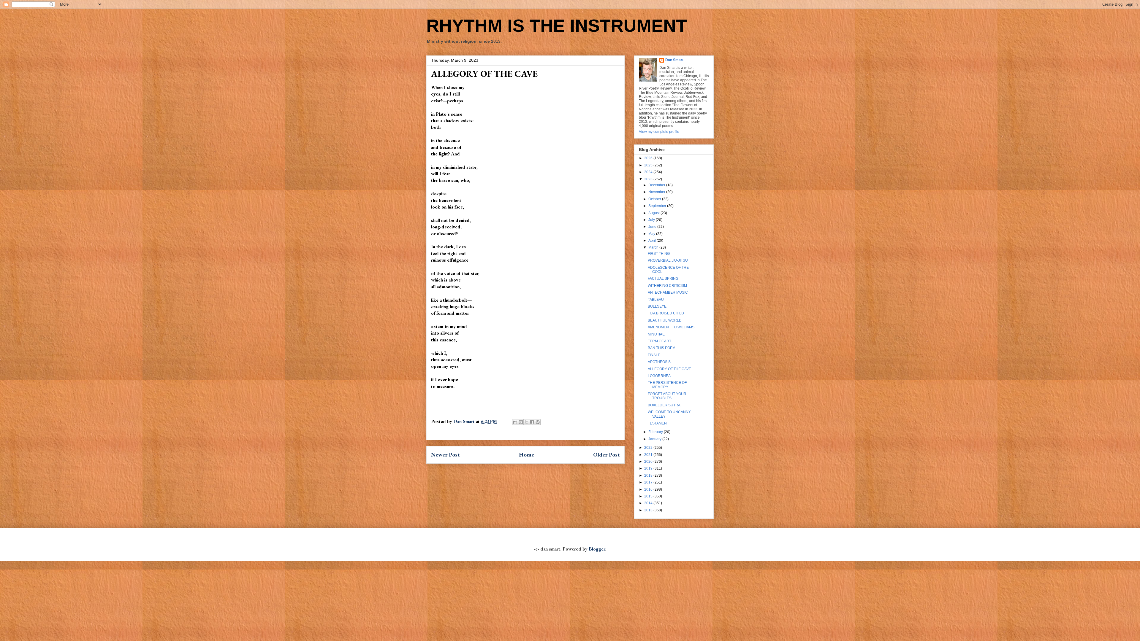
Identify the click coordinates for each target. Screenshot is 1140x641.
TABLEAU (656, 300)
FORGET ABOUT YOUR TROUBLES (667, 396)
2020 (648, 461)
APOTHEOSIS (659, 362)
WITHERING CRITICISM (667, 286)
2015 (648, 496)
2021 (648, 455)
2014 (648, 503)
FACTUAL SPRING (663, 278)
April (652, 240)
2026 (648, 158)
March (653, 247)
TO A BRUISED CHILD (666, 313)
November (657, 192)
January (655, 439)
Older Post (606, 454)
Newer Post (445, 454)
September (657, 206)
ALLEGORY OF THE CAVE (669, 369)
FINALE (654, 355)
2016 (648, 489)
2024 (648, 172)
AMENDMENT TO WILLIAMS (671, 327)
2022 (648, 448)
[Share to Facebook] (532, 422)
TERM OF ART (659, 341)
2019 (648, 468)
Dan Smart (674, 60)
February (656, 432)
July (652, 220)
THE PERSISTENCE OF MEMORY (667, 385)
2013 (648, 510)
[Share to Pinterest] (538, 422)
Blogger (597, 549)
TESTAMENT (658, 423)
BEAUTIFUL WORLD (665, 320)
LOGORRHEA (659, 376)
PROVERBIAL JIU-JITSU (668, 260)
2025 (648, 165)
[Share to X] (526, 422)
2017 (648, 482)
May (652, 234)
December (657, 185)
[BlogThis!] (521, 422)
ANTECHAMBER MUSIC (668, 292)
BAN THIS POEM (661, 348)
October (655, 199)
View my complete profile (659, 132)
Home (526, 454)
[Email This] (515, 422)
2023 (648, 179)
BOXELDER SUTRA (664, 405)
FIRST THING (659, 254)
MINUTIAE (656, 334)
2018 (648, 475)
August (654, 213)
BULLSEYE (657, 306)
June (652, 227)
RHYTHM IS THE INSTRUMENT (556, 26)
